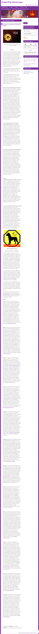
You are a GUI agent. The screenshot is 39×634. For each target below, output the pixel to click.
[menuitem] (5, 7)
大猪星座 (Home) (5, 7)
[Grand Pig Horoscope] (19, 13)
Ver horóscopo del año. (12, 323)
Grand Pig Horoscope (12, 2)
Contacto (16, 7)
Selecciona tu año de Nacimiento (30, 52)
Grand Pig (12, 626)
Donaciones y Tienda (23, 7)
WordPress (28, 632)
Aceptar (30, 50)
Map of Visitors (26, 73)
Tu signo (11, 7)
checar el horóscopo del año (15, 365)
